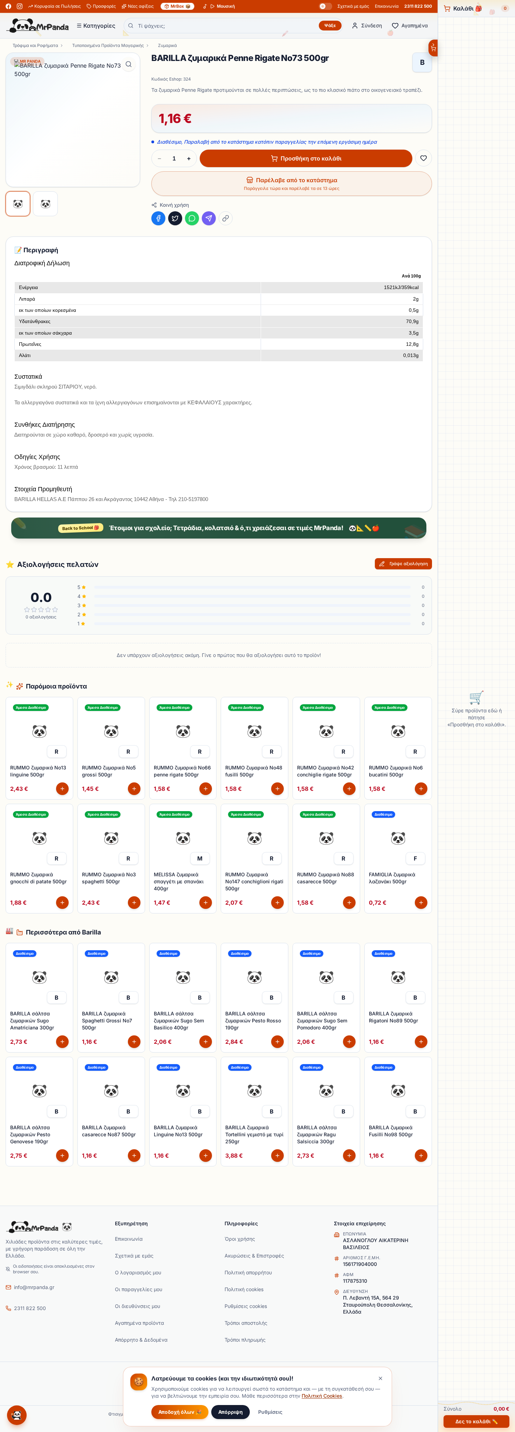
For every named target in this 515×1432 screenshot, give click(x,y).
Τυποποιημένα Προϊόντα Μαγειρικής (108, 45)
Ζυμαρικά (167, 45)
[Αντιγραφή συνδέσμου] (226, 218)
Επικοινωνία (387, 6)
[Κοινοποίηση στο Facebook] (158, 218)
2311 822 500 (418, 6)
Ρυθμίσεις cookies (246, 1306)
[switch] (325, 6)
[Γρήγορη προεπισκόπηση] (63, 721)
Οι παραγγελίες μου (138, 1289)
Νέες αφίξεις (141, 6)
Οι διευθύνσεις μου (137, 1306)
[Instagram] (19, 6)
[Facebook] (8, 6)
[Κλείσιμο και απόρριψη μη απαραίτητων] (380, 1378)
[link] (57, 751)
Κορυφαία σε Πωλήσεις (57, 6)
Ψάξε (330, 25)
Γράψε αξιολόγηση (409, 563)
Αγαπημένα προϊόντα (139, 1323)
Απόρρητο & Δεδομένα (141, 1340)
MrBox (181, 6)
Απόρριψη (230, 1412)
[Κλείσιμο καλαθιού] (433, 48)
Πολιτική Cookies (322, 1396)
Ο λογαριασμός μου (138, 1272)
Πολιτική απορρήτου (248, 1272)
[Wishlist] (423, 158)
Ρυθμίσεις (270, 1412)
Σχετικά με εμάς (353, 6)
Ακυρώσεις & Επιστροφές (254, 1256)
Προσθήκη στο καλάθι (311, 158)
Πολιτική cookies (244, 1289)
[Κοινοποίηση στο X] (175, 218)
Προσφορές (104, 6)
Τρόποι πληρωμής (245, 1340)
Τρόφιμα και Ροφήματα (35, 45)
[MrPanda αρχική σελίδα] (37, 25)
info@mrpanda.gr (34, 1287)
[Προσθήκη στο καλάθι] (62, 788)
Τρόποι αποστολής (246, 1323)
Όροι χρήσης (240, 1239)
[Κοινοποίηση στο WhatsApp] (192, 218)
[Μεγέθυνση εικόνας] (129, 64)
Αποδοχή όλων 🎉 (179, 1412)
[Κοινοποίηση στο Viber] (209, 218)
